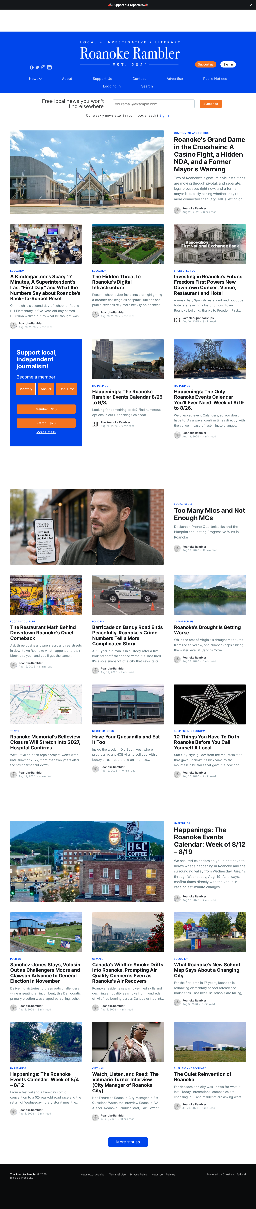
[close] (251, 5)
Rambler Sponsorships (198, 318)
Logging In (112, 86)
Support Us (102, 78)
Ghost (226, 1174)
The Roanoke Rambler (115, 422)
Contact (139, 78)
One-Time (66, 389)
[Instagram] (43, 67)
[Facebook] (32, 67)
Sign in (164, 115)
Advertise (175, 78)
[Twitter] (37, 67)
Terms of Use (117, 1174)
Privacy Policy (138, 1174)
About (67, 78)
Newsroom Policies (163, 1174)
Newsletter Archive (92, 1174)
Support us (205, 64)
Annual (46, 389)
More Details (46, 432)
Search (147, 86)
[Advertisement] (128, 21)
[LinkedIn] (49, 67)
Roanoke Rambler (194, 208)
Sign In (228, 64)
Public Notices (215, 78)
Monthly (25, 389)
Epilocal (241, 1174)
